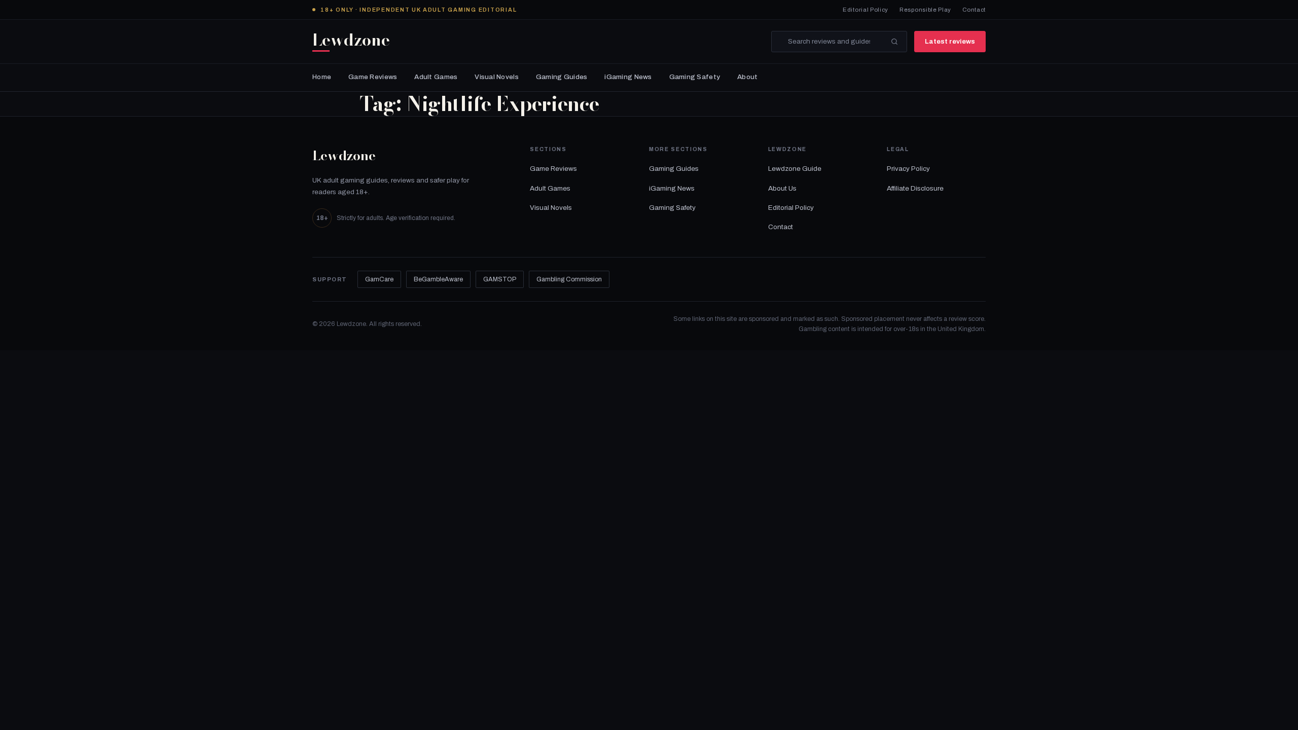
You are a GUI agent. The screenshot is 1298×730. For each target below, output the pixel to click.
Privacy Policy (908, 168)
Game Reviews (372, 77)
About (747, 77)
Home (321, 77)
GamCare (379, 279)
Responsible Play (925, 10)
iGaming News (628, 77)
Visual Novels (497, 77)
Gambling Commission (569, 279)
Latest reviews (950, 41)
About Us (782, 188)
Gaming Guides (562, 77)
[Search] (894, 42)
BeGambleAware (438, 279)
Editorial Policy (865, 10)
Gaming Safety (694, 77)
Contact (974, 10)
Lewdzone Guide (794, 168)
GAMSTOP (499, 279)
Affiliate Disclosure (915, 188)
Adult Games (435, 77)
